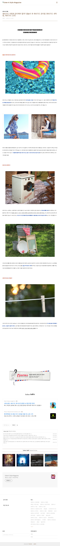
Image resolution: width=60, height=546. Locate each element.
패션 (38, 522)
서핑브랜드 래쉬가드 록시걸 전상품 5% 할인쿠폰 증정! (19, 403)
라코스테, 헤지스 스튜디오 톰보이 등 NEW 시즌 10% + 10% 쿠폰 (20, 416)
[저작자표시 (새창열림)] (17, 425)
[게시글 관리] (9, 425)
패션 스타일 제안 (35, 504)
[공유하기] (7, 425)
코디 (56, 511)
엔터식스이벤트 (44, 502)
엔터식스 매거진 (34, 511)
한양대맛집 (51, 517)
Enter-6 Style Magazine (12, 475)
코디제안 (43, 513)
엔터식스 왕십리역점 (45, 504)
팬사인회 (48, 515)
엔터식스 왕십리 (43, 517)
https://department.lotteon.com (12, 411)
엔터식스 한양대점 (35, 502)
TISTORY (30, 544)
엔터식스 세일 (34, 506)
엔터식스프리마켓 (35, 513)
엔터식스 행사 (43, 506)
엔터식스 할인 (34, 517)
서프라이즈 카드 (52, 509)
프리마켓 (33, 515)
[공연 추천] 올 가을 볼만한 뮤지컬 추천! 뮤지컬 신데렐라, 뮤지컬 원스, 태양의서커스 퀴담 (19, 435)
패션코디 (33, 522)
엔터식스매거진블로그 (36, 520)
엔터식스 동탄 (43, 511)
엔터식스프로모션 (52, 520)
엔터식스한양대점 (51, 513)
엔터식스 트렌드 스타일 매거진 (11, 477)
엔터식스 (54, 504)
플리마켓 (43, 522)
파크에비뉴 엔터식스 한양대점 (37, 524)
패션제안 (50, 511)
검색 (27, 534)
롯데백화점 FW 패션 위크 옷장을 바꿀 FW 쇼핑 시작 (18, 414)
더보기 (32, 526)
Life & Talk (6, 431)
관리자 (35, 544)
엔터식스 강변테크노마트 (36, 509)
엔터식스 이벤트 (40, 515)
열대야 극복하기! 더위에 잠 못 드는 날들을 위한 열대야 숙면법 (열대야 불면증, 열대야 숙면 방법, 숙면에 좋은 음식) (24, 437)
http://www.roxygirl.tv (9, 401)
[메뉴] (57, 2)
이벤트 (44, 520)
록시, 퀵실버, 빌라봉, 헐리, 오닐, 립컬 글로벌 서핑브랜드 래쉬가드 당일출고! (22, 405)
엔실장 (45, 509)
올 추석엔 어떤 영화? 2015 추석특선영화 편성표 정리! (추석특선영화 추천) (16, 433)
